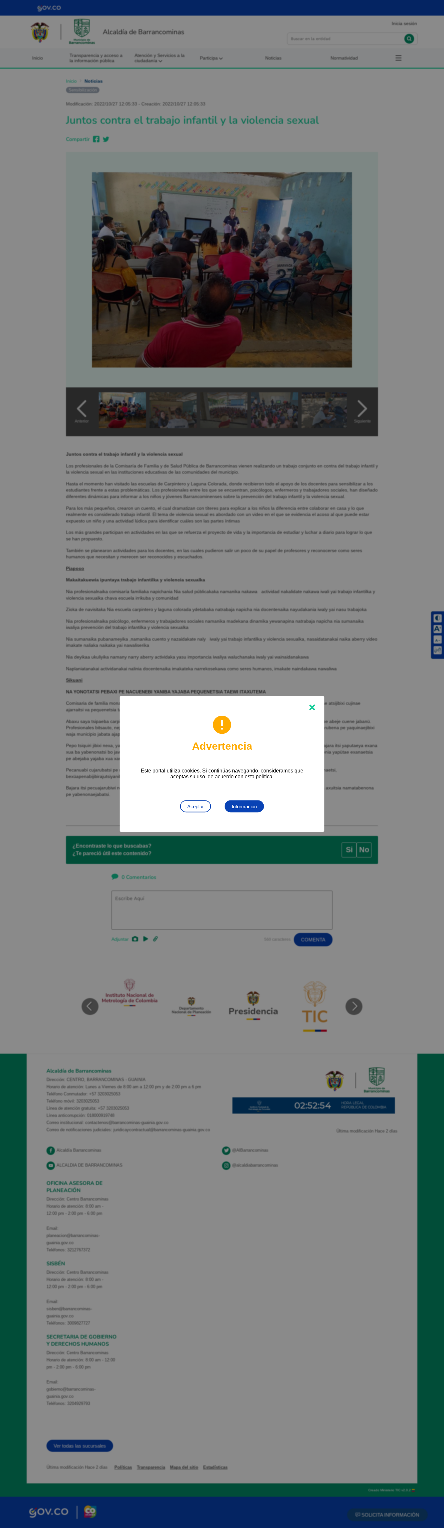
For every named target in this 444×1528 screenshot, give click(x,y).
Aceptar (195, 806)
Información (244, 806)
